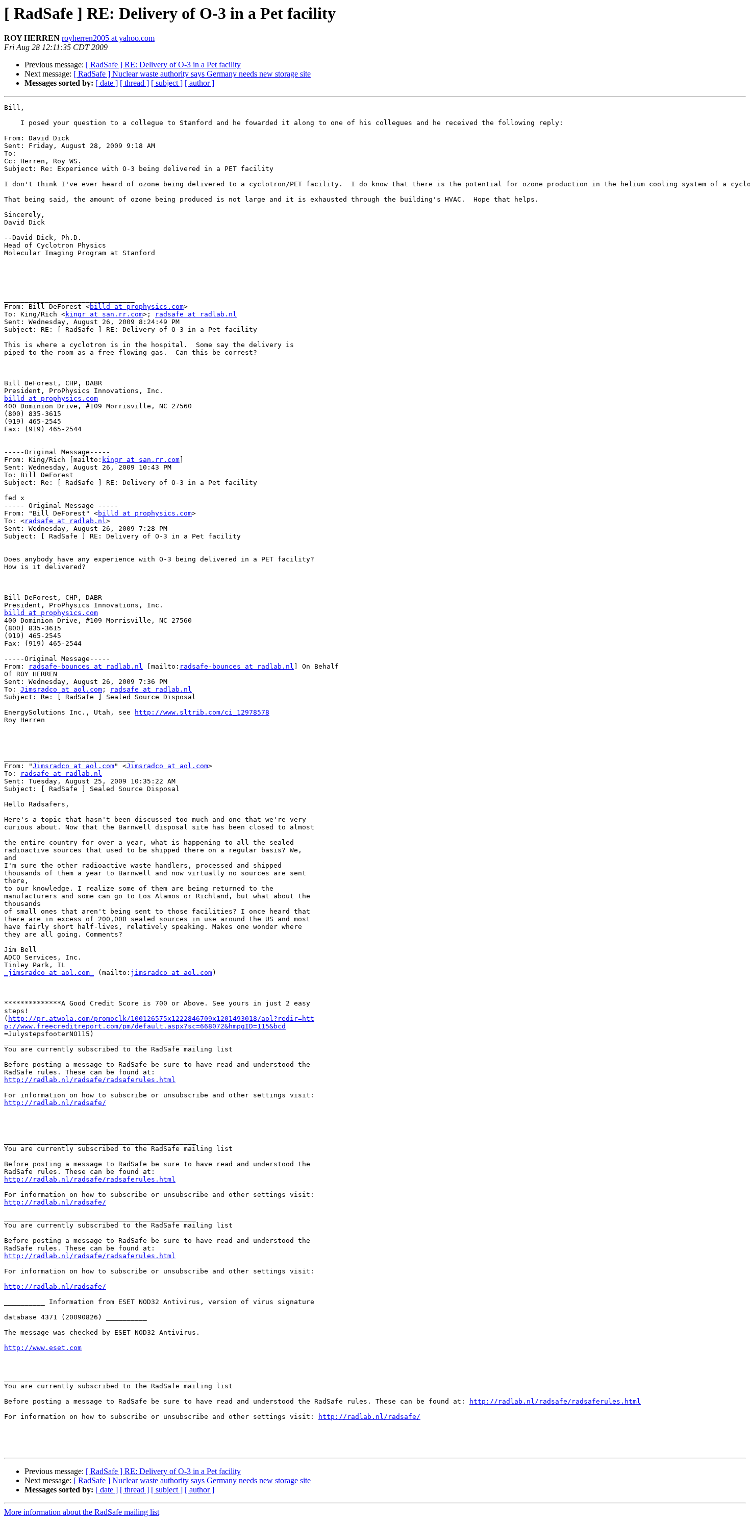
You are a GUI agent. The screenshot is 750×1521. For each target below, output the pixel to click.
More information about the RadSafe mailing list (81, 1512)
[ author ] (199, 83)
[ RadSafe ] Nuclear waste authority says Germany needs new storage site (192, 73)
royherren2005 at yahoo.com (108, 38)
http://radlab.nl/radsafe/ (55, 1103)
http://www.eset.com (43, 1348)
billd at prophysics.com (137, 306)
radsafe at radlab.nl (196, 314)
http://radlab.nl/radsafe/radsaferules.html (90, 1080)
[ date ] (106, 83)
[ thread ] (134, 83)
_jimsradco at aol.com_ (49, 972)
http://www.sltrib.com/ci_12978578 (202, 712)
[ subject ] (167, 83)
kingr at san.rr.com (104, 314)
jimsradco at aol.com (171, 972)
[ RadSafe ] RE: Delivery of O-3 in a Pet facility (163, 64)
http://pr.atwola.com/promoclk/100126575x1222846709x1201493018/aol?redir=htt (161, 1018)
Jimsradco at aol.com (61, 689)
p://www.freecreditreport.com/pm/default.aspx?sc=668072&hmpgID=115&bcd (145, 1026)
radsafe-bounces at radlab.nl (86, 666)
